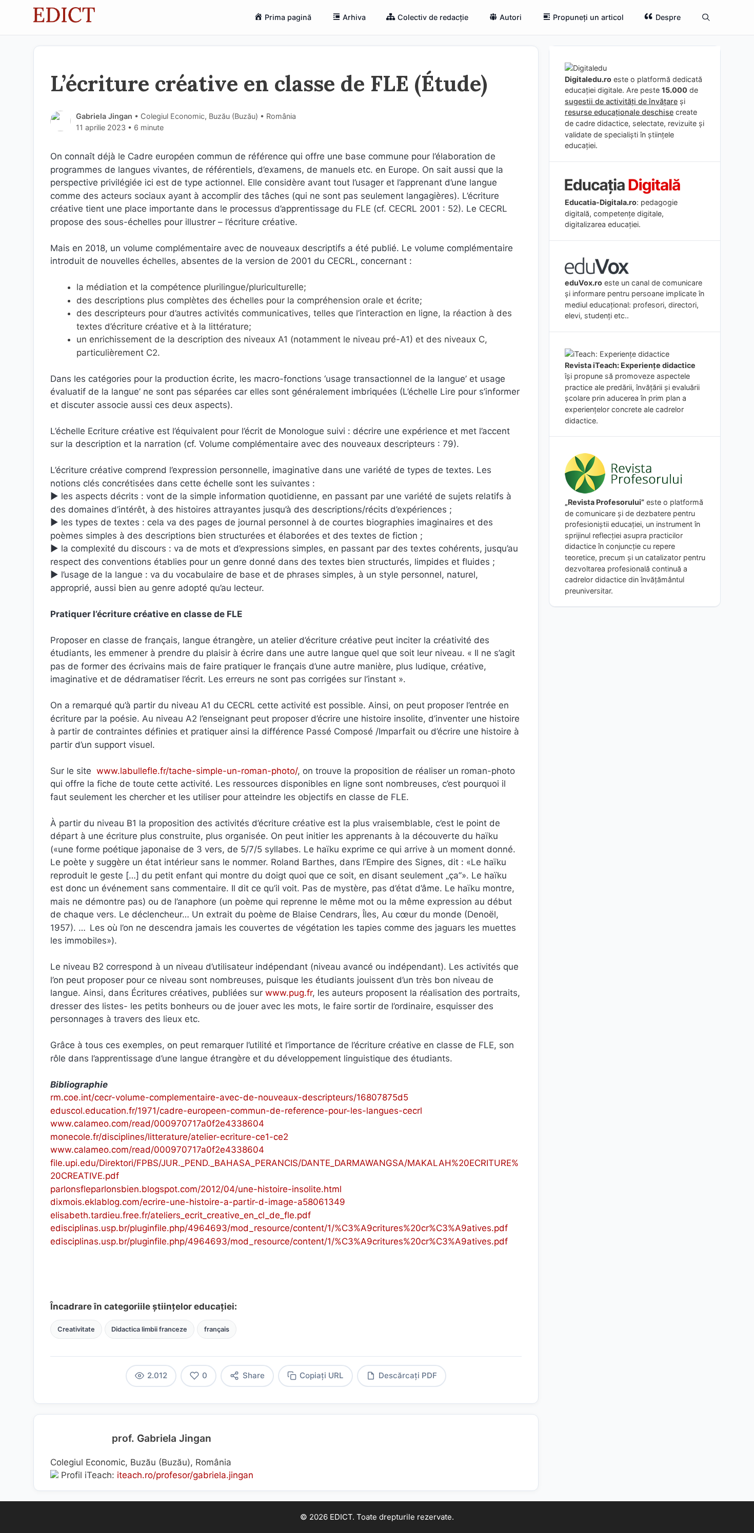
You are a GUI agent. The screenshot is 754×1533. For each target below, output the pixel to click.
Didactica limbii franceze (149, 1329)
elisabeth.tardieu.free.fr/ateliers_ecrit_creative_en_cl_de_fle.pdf (180, 1215)
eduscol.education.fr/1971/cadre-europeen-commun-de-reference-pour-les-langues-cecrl (236, 1111)
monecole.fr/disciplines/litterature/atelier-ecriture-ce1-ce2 (169, 1137)
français (216, 1329)
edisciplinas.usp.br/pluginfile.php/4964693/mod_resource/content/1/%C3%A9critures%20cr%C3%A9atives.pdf (279, 1228)
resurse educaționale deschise (619, 112)
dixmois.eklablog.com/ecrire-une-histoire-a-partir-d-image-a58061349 (197, 1202)
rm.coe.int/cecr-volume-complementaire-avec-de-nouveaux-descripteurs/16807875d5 (229, 1097)
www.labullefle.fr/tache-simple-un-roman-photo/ (196, 771)
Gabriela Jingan (104, 116)
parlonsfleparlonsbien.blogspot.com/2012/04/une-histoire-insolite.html (196, 1189)
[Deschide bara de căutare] (706, 17)
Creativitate (76, 1329)
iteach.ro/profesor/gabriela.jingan (185, 1475)
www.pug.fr (288, 993)
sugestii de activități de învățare (621, 101)
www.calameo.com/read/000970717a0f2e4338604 (157, 1123)
